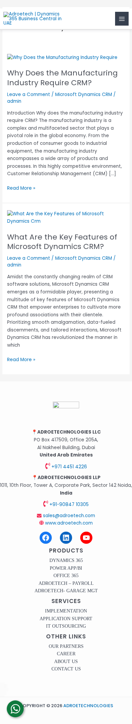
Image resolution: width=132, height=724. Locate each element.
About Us (66, 661)
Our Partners (66, 646)
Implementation (66, 610)
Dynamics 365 (66, 560)
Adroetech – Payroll (66, 583)
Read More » (21, 188)
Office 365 (66, 575)
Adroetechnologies (88, 705)
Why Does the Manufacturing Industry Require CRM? (62, 78)
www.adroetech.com (68, 523)
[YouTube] (86, 538)
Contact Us (66, 668)
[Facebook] (46, 538)
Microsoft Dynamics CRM (83, 94)
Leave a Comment (28, 94)
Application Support (66, 618)
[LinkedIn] (66, 538)
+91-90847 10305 (68, 504)
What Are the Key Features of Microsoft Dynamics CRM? (62, 242)
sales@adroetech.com (68, 515)
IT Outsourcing (66, 626)
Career (66, 653)
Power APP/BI (66, 568)
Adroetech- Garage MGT (66, 590)
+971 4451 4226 (68, 467)
